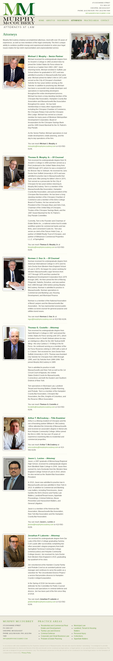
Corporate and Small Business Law (55, 636)
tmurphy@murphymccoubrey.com (41, 247)
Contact (105, 20)
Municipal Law (79, 626)
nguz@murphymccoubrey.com (40, 319)
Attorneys (76, 20)
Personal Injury (80, 633)
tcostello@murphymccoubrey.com (41, 407)
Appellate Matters (81, 639)
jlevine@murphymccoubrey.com (41, 525)
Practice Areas (91, 20)
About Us (50, 20)
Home (41, 20)
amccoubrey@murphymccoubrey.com (43, 447)
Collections (78, 636)
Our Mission (63, 20)
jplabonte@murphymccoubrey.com (42, 602)
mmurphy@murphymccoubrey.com (42, 146)
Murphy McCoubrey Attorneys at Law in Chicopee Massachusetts (19, 15)
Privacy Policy (26, 653)
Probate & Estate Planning (51, 639)
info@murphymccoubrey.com (97, 13)
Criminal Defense (48, 633)
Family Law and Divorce (50, 631)
